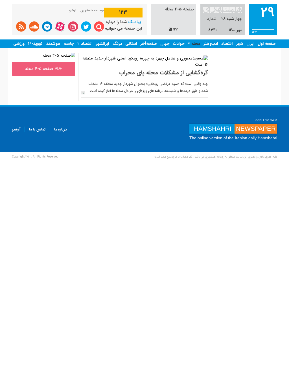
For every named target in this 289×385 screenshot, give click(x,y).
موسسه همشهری (92, 10)
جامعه (69, 43)
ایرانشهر (102, 43)
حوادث (178, 43)
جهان (164, 43)
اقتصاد (227, 43)
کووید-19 (35, 43)
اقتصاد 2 (84, 43)
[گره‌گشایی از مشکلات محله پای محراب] (83, 92)
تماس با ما (37, 129)
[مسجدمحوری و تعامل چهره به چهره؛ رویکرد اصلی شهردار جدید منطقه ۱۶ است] (144, 61)
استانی (131, 43)
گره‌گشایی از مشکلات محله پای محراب (163, 72)
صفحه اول (267, 43)
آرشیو (72, 10)
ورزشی (19, 43)
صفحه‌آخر (148, 43)
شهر (239, 43)
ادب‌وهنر (210, 43)
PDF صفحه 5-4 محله (43, 68)
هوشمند (53, 43)
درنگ (117, 43)
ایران (250, 43)
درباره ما (60, 129)
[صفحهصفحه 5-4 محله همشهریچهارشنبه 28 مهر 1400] (59, 55)
